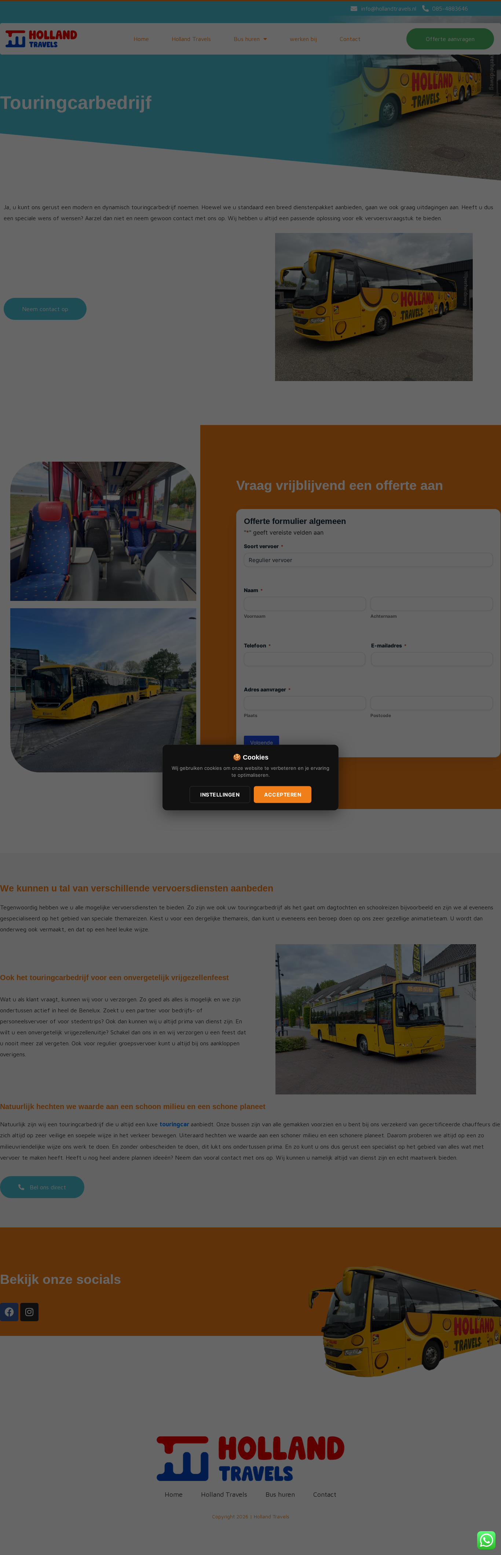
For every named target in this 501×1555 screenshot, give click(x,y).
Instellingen (219, 794)
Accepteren (282, 794)
